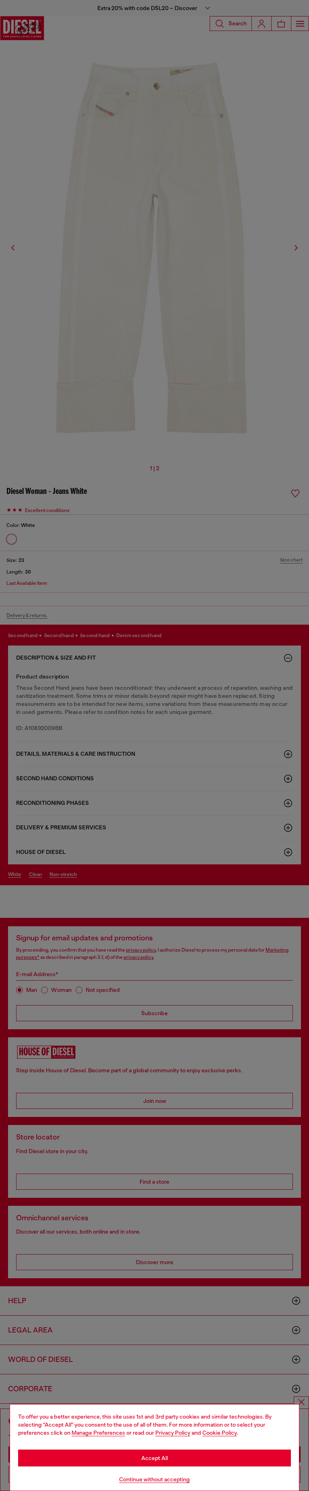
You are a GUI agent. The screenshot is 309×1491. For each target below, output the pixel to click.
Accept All (154, 1458)
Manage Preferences (98, 1432)
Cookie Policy (219, 1432)
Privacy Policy (172, 1432)
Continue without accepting (154, 1479)
